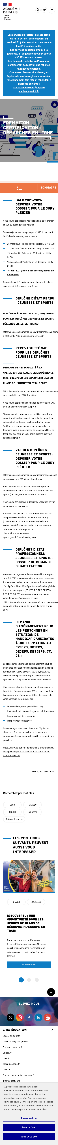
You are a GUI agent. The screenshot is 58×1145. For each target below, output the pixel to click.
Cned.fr (6, 1058)
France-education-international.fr (18, 1075)
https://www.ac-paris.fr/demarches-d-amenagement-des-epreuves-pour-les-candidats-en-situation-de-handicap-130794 (28, 751)
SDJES (12, 811)
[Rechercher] (38, 10)
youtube (48, 1017)
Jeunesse (32, 811)
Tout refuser (29, 1127)
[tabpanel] (29, 916)
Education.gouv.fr (11, 1035)
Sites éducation (15, 1030)
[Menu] (52, 10)
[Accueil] (11, 11)
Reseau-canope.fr (11, 1063)
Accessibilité (44, 10)
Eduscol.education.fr (13, 1047)
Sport (12, 804)
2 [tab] (29, 980)
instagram (20, 1017)
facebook (29, 1017)
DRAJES (33, 804)
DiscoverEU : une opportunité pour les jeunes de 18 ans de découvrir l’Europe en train (26, 923)
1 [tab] (21, 980)
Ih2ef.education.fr (11, 1080)
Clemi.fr (6, 1069)
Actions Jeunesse (14, 819)
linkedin (38, 1017)
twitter (10, 1017)
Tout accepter (29, 1136)
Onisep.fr (7, 1052)
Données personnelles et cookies (36, 1101)
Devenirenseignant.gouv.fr (15, 1041)
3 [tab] (37, 980)
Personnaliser (29, 1118)
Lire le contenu (29, 964)
